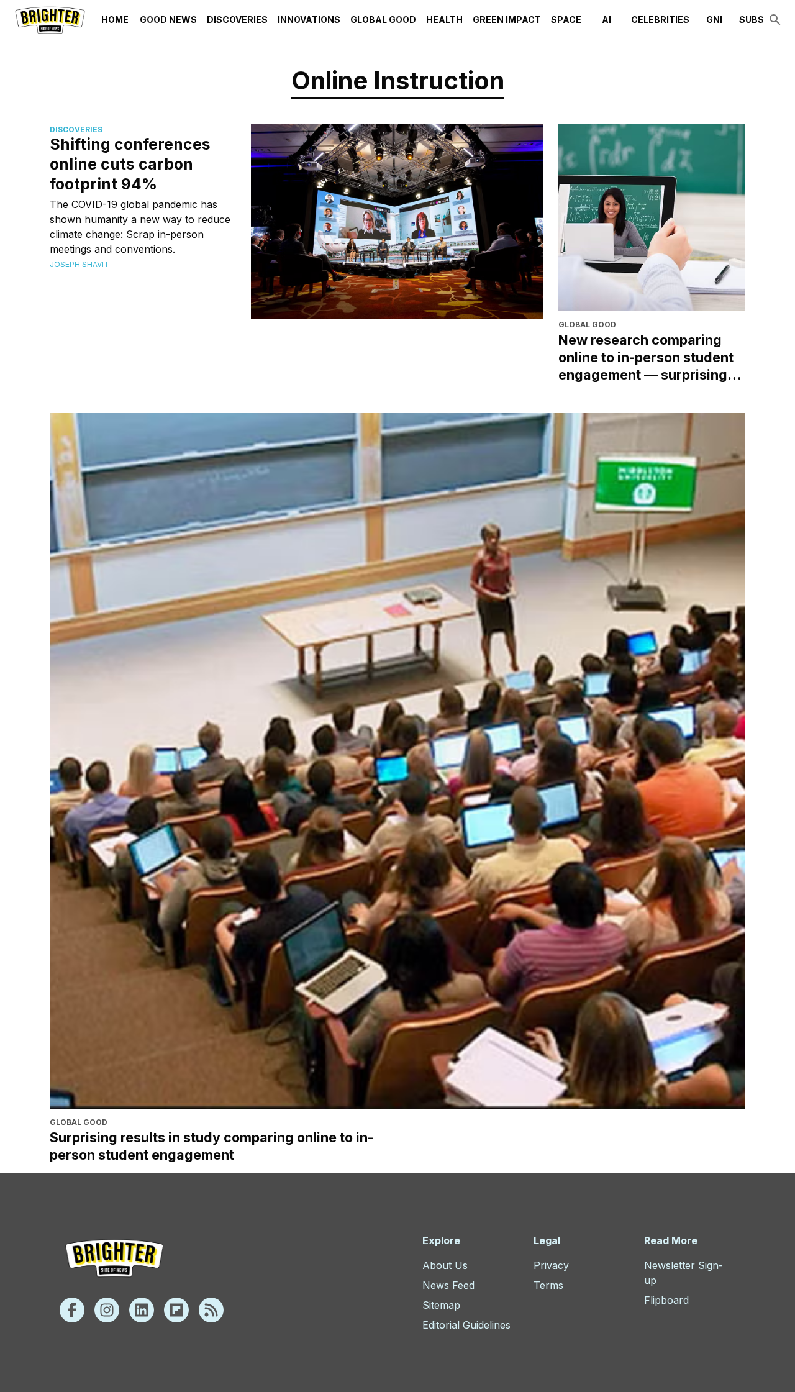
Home (115, 19)
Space (566, 19)
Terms (548, 1285)
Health (444, 19)
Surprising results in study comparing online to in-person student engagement (211, 1146)
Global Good (383, 19)
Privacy (551, 1265)
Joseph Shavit (79, 264)
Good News (168, 19)
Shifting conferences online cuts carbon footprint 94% (130, 164)
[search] (775, 19)
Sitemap (441, 1305)
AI (606, 19)
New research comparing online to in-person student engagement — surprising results (646, 357)
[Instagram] (106, 1310)
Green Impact (507, 19)
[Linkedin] (141, 1310)
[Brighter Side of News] (50, 20)
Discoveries (237, 19)
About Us (445, 1265)
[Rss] (211, 1310)
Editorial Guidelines (466, 1325)
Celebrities (660, 19)
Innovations (309, 19)
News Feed (448, 1285)
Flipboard (666, 1300)
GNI (714, 19)
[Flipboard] (176, 1310)
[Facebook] (72, 1310)
